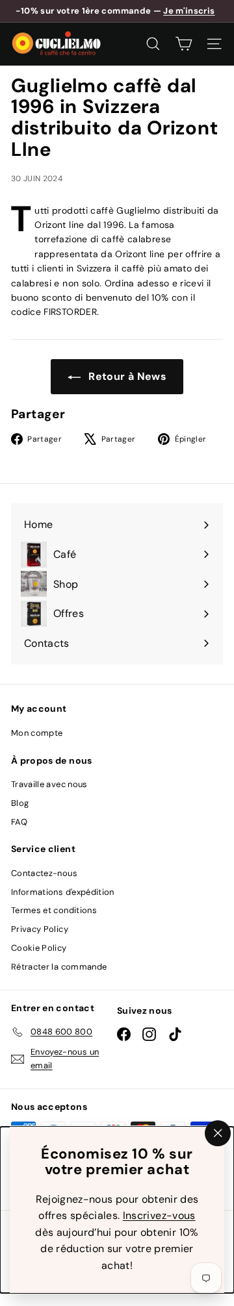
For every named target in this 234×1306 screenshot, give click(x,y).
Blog (20, 803)
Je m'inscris (188, 10)
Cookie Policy (39, 947)
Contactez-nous (44, 873)
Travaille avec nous (49, 784)
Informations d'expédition (62, 892)
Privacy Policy (39, 929)
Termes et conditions (54, 910)
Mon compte (37, 732)
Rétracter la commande (59, 966)
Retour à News (126, 376)
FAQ (19, 821)
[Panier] (183, 44)
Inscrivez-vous (159, 1215)
